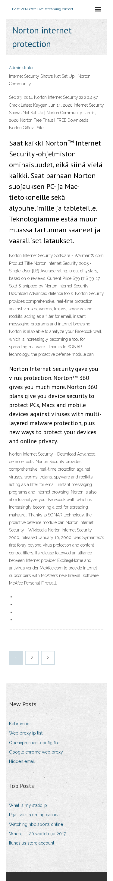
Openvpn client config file (34, 742)
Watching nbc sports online (36, 824)
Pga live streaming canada (34, 814)
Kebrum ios (20, 723)
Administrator (21, 67)
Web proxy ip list (25, 733)
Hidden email (22, 761)
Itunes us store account (31, 843)
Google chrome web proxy (36, 752)
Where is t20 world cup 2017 (37, 833)
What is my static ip (28, 805)
